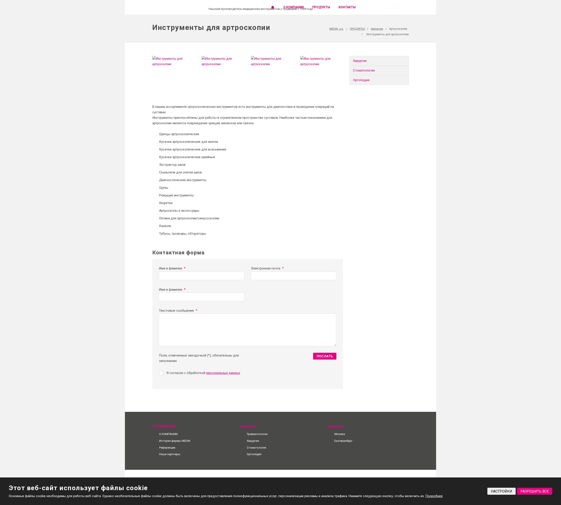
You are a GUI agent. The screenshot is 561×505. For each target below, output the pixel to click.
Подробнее (434, 496)
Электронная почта (267, 268)
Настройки (501, 491)
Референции (167, 447)
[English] (398, 7)
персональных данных (223, 373)
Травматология (257, 434)
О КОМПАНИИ (293, 7)
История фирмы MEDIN (174, 440)
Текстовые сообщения (178, 311)
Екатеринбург (343, 440)
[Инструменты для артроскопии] (173, 67)
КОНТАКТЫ (347, 7)
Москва (339, 434)
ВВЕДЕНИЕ (272, 7)
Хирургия (360, 61)
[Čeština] (390, 7)
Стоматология (364, 70)
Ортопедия (361, 80)
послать (325, 356)
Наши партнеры (169, 454)
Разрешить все (534, 491)
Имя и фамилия (172, 268)
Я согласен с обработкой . (204, 373)
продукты (321, 7)
